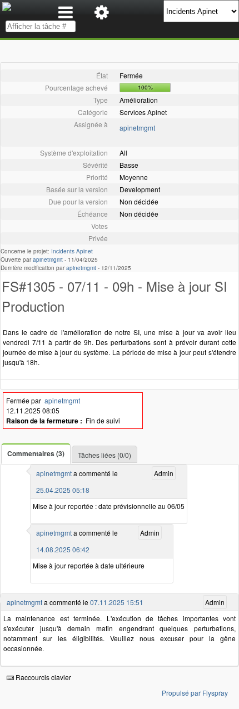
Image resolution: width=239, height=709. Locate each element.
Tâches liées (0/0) (104, 455)
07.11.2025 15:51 (116, 602)
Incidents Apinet (72, 251)
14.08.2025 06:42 (62, 549)
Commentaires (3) (35, 453)
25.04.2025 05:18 (62, 490)
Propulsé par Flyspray (195, 692)
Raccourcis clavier (42, 677)
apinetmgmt (137, 127)
